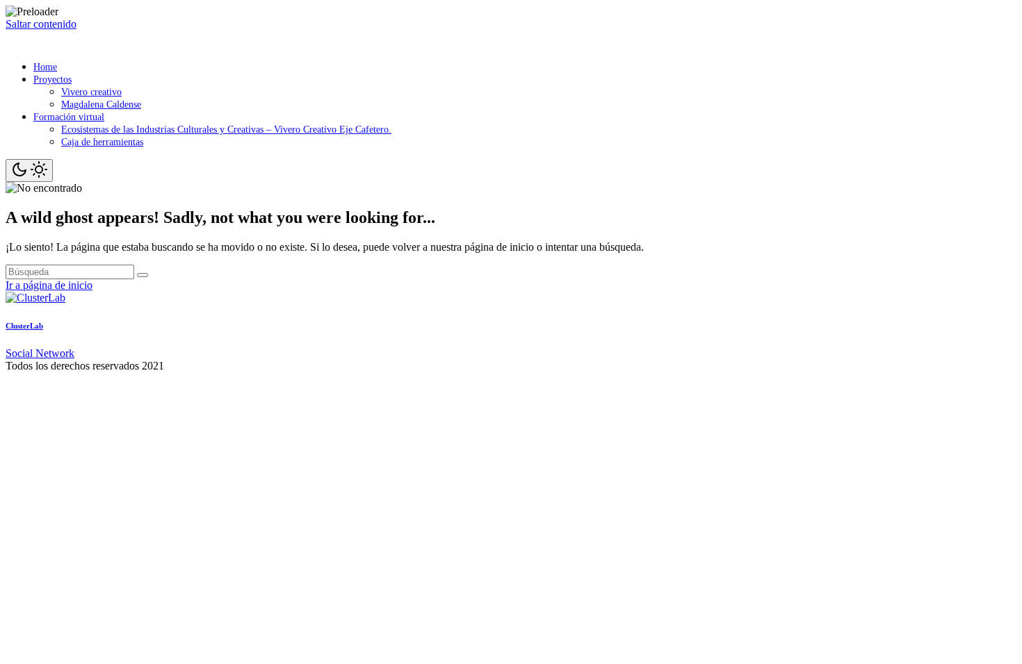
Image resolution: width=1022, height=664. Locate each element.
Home (45, 67)
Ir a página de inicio (49, 285)
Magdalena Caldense (101, 104)
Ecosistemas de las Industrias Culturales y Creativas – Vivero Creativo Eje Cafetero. (226, 129)
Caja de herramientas (102, 142)
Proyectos (52, 79)
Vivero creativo (91, 92)
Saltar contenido (41, 24)
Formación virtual (68, 117)
